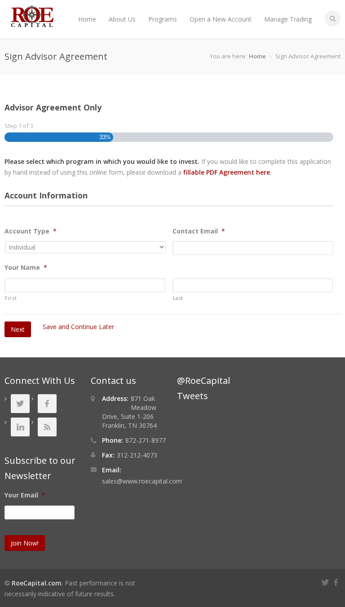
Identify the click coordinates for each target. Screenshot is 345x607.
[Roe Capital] (32, 22)
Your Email (24, 495)
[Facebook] (337, 581)
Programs (162, 19)
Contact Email (198, 231)
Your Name (25, 268)
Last (178, 298)
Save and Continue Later (78, 326)
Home (87, 19)
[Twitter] (326, 581)
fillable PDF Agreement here (226, 172)
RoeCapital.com (37, 583)
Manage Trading (288, 19)
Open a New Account (221, 19)
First (11, 298)
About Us (122, 19)
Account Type (30, 231)
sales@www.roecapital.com (142, 481)
